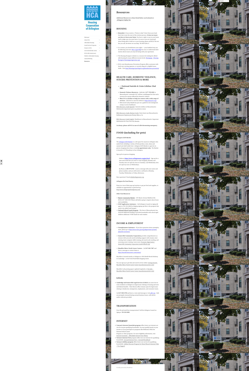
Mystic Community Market (126, 198)
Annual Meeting (88, 58)
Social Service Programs (90, 45)
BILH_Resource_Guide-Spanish (125, 107)
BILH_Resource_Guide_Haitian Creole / (127, 113)
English (222, 0)
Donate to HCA (88, 48)
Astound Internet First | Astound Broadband (137, 340)
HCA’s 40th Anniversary (90, 53)
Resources (87, 61)
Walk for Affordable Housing (91, 56)
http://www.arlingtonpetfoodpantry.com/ (128, 189)
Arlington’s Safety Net (123, 20)
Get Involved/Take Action (90, 50)
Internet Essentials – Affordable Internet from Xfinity (132, 336)
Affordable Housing (89, 42)
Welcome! (86, 37)
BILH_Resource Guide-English (125, 119)
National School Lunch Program (128, 210)
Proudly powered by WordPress (124, 367)
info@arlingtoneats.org (137, 177)
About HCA (87, 40)
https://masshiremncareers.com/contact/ (129, 252)
